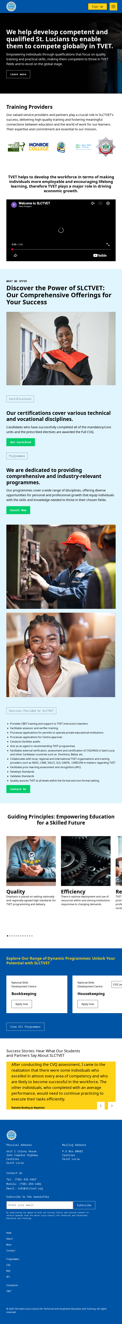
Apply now (21, 1004)
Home (8, 1232)
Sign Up (97, 6)
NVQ (8, 1270)
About (9, 1238)
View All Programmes (25, 1026)
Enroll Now (18, 510)
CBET (8, 1291)
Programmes (12, 1259)
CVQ (8, 1265)
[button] (113, 6)
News (8, 1244)
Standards (12, 1285)
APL (8, 1276)
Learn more (18, 74)
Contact (10, 1250)
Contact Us (18, 789)
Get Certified (20, 442)
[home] (11, 6)
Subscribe (84, 1205)
